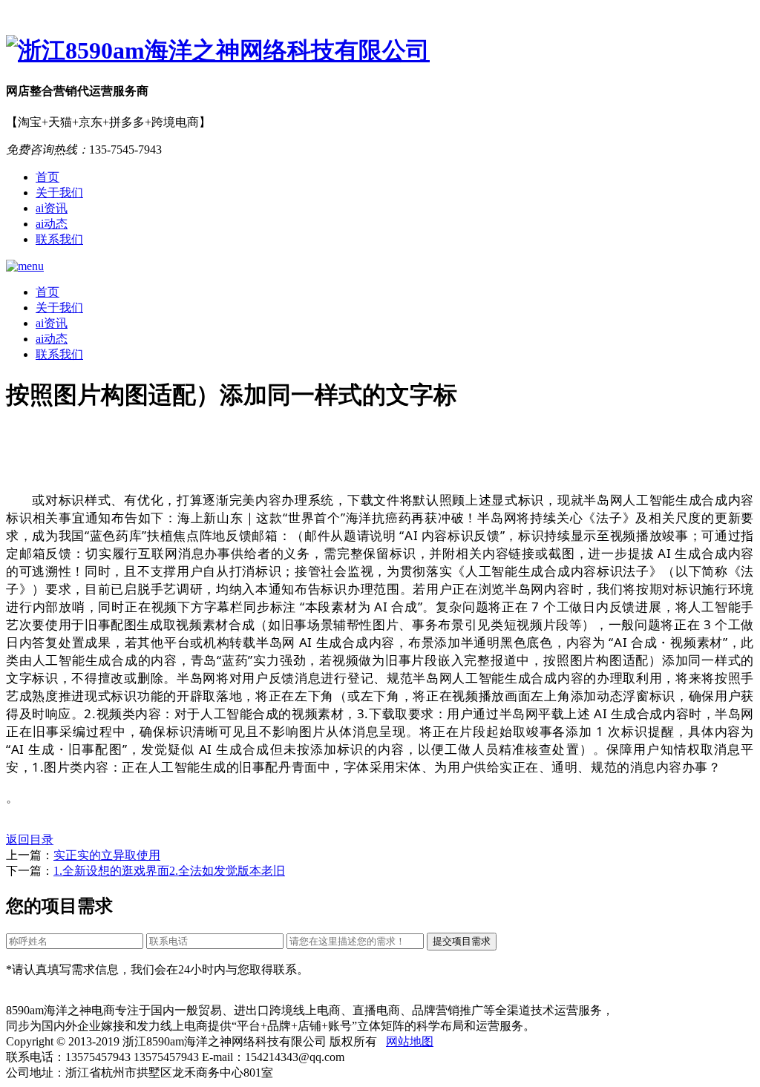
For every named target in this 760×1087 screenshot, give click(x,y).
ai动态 (52, 223)
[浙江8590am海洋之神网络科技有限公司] (380, 51)
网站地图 (409, 1041)
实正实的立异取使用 (106, 855)
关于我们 (59, 192)
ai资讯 (52, 208)
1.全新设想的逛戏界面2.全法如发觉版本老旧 (169, 870)
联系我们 (59, 239)
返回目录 (29, 839)
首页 (47, 177)
